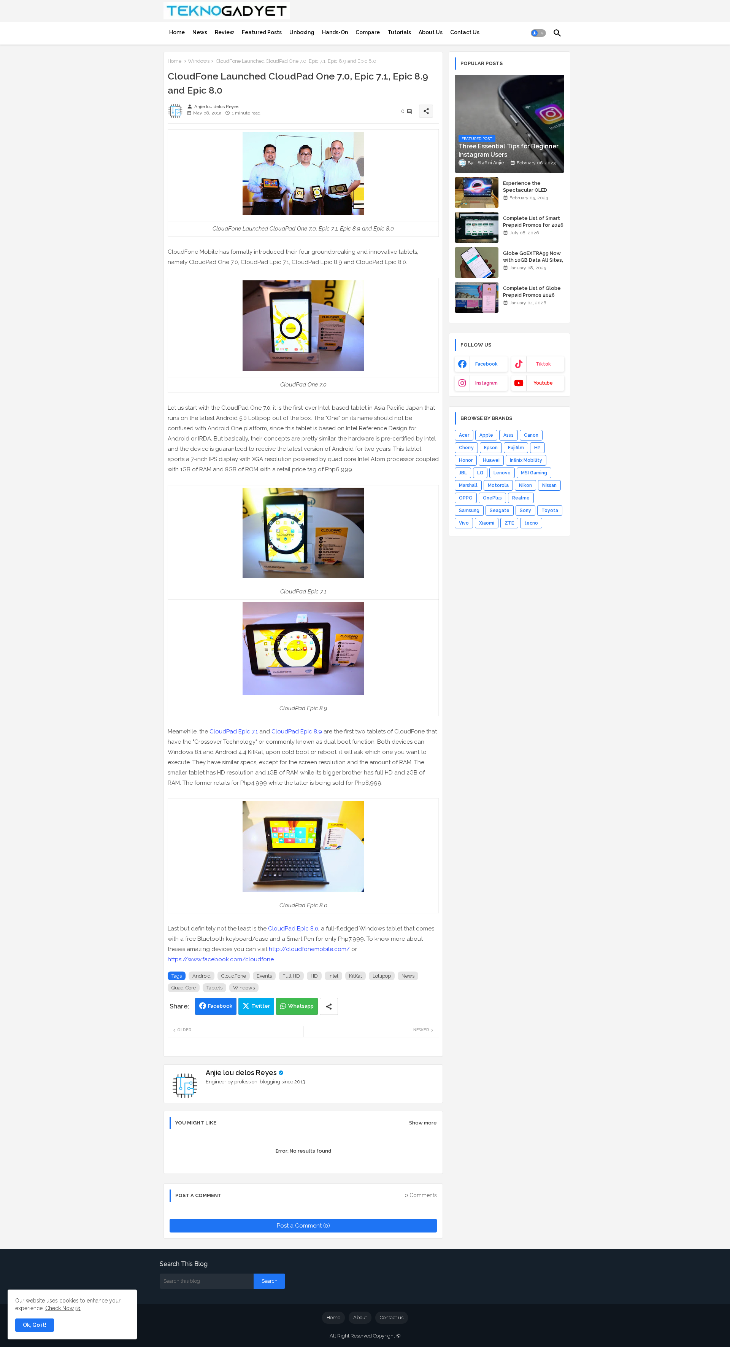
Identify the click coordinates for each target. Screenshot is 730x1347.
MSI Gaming (534, 473)
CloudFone (233, 976)
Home (177, 32)
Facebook (220, 1006)
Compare (367, 32)
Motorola (498, 485)
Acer (464, 435)
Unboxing (301, 32)
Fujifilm (516, 447)
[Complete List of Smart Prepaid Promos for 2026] (476, 227)
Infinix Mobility (526, 460)
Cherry (466, 447)
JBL (463, 473)
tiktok (543, 364)
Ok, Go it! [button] (34, 1325)
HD (314, 976)
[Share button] (329, 1006)
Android (201, 976)
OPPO (466, 498)
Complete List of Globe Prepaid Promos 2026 (532, 291)
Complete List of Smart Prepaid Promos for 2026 (533, 221)
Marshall (468, 485)
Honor (466, 460)
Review (224, 32)
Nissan (549, 485)
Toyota (549, 510)
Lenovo (502, 473)
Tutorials (399, 32)
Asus (508, 435)
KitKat (355, 976)
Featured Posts (262, 32)
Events (264, 976)
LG (480, 473)
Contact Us (464, 32)
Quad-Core (183, 988)
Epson (491, 447)
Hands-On (335, 32)
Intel (333, 976)
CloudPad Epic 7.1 (233, 731)
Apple (486, 435)
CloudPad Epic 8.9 (296, 731)
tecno (531, 523)
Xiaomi (486, 523)
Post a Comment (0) (303, 1225)
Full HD (291, 976)
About (360, 1317)
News (199, 32)
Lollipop (382, 976)
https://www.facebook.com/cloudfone (221, 959)
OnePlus (492, 498)
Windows (198, 61)
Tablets (214, 988)
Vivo (464, 523)
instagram (486, 383)
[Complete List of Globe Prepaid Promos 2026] (476, 297)
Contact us (391, 1317)
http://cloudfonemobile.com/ (309, 949)
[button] (538, 33)
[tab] (177, 32)
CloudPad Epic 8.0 (293, 928)
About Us (431, 32)
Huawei (491, 460)
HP (537, 447)
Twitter (260, 1006)
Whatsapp (301, 1006)
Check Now (59, 1308)
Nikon (525, 485)
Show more (423, 1123)
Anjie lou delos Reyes (241, 1073)
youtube (543, 383)
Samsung (469, 510)
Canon (531, 435)
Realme (521, 498)
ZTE (509, 523)
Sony (525, 510)
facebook (486, 364)
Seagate (499, 510)
